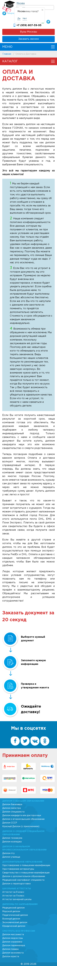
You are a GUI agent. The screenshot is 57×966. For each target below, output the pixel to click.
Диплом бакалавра (12, 804)
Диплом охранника (12, 942)
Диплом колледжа (12, 842)
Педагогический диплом (15, 915)
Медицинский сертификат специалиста (23, 880)
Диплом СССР (9, 823)
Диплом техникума (12, 838)
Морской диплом (11, 911)
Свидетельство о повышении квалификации (26, 873)
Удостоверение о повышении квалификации (26, 865)
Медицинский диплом (13, 908)
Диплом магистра (11, 808)
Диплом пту (8, 853)
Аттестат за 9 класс (13, 892)
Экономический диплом (14, 922)
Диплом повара (10, 949)
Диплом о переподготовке (16, 884)
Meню (7, 46)
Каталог (10, 61)
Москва (21, 3)
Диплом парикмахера (13, 945)
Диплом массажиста (13, 934)
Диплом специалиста (13, 812)
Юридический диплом (13, 926)
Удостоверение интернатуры (18, 869)
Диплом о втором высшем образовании (23, 819)
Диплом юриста (10, 956)
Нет (25, 19)
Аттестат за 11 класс (13, 896)
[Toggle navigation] (53, 47)
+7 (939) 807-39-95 (28, 25)
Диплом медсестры (12, 938)
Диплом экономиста (13, 953)
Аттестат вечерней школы (16, 899)
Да (18, 19)
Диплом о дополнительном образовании (23, 876)
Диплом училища (11, 857)
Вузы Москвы (28, 32)
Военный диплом (11, 919)
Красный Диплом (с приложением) (20, 826)
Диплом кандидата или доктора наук (21, 815)
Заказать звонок (28, 39)
